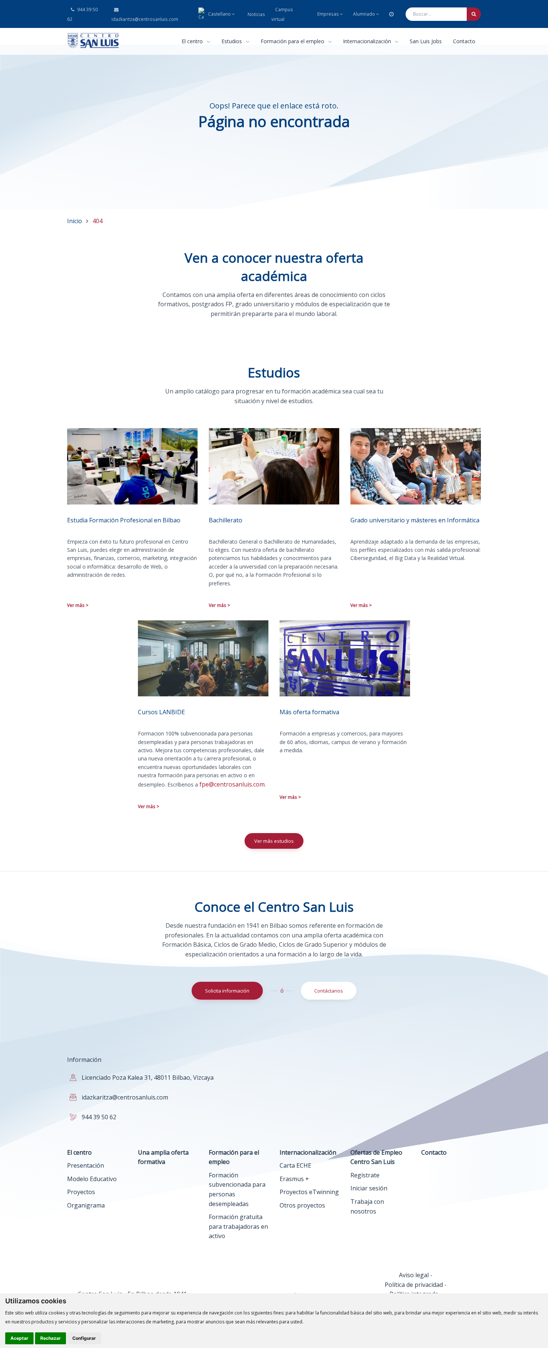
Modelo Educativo (92, 1179)
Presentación (85, 1165)
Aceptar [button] (19, 1338)
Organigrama (86, 1205)
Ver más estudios (274, 841)
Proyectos (81, 1192)
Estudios (232, 41)
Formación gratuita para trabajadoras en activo (238, 1226)
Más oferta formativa (309, 712)
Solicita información (227, 990)
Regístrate (364, 1175)
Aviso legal (414, 1275)
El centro (193, 41)
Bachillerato (225, 520)
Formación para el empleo (293, 41)
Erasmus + (294, 1179)
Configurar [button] (84, 1338)
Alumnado (364, 14)
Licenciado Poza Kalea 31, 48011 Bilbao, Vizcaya (148, 1077)
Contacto (464, 41)
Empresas (328, 14)
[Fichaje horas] (391, 14)
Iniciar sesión (368, 1188)
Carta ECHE (295, 1165)
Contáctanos (328, 990)
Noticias (256, 14)
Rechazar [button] (50, 1338)
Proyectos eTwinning (309, 1192)
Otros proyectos (302, 1205)
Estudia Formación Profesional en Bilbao (123, 520)
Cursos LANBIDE (161, 712)
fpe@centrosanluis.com (232, 784)
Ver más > (77, 605)
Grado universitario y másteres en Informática (414, 520)
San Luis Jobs (426, 41)
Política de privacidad (414, 1285)
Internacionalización (368, 41)
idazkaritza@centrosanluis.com (144, 19)
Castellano (219, 14)
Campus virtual (282, 14)
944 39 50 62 (82, 14)
